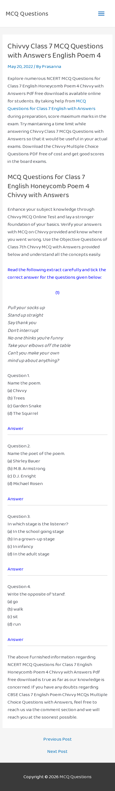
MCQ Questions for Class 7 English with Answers (51, 104)
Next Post (57, 751)
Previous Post (57, 739)
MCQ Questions (27, 14)
